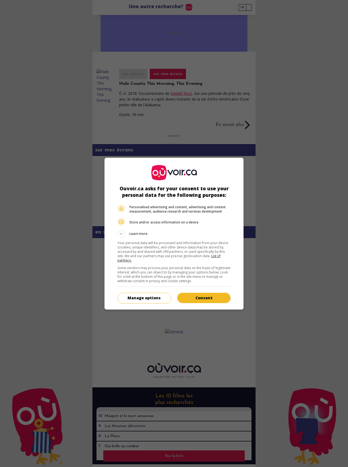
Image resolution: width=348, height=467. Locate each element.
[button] (174, 234)
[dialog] (174, 234)
